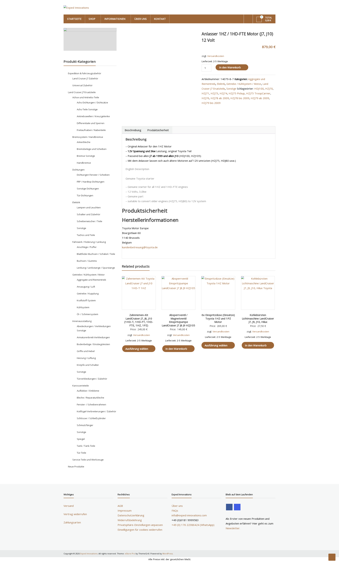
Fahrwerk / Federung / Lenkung (89, 242)
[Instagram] (237, 507)
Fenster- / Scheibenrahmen (91, 404)
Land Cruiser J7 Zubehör (85, 78)
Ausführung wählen (136, 348)
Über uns (140, 18)
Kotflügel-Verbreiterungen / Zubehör (96, 411)
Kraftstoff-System (86, 300)
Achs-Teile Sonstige (87, 109)
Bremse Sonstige (86, 155)
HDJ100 (259, 88)
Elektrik (221, 84)
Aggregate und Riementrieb (91, 279)
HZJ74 (223, 93)
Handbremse (84, 162)
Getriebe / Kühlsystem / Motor (243, 84)
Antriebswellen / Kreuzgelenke (93, 116)
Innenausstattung (81, 321)
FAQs (175, 510)
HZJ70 (269, 88)
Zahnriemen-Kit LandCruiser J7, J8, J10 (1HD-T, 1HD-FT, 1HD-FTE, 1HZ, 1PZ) (138, 320)
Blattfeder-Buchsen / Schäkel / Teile (96, 254)
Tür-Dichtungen (85, 195)
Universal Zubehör (82, 85)
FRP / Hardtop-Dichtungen (90, 181)
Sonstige (231, 88)
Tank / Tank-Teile (86, 445)
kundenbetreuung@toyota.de (140, 247)
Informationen (114, 18)
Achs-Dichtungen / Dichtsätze (92, 102)
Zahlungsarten (72, 522)
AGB (120, 506)
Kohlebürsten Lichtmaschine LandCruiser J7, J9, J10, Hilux (258, 318)
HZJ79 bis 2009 (211, 103)
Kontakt (160, 18)
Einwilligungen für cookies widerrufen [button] (140, 529)
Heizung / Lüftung (86, 358)
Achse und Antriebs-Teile (85, 97)
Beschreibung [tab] (133, 130)
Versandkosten (215, 56)
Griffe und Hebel (86, 351)
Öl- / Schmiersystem (87, 314)
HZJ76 (205, 98)
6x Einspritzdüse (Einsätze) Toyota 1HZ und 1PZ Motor (218, 318)
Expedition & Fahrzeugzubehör (84, 73)
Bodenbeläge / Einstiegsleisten (93, 344)
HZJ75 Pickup (237, 93)
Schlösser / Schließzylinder (91, 418)
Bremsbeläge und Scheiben (91, 149)
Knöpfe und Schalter (88, 364)
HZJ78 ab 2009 (220, 98)
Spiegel (81, 439)
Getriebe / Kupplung (88, 293)
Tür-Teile (81, 452)
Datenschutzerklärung (131, 515)
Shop (92, 18)
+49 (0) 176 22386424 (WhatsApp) (193, 525)
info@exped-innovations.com (189, 515)
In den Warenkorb (230, 67)
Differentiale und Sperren (90, 123)
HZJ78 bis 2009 (239, 98)
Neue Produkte (76, 466)
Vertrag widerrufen (75, 514)
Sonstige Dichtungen (88, 188)
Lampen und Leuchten (89, 207)
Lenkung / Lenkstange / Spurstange (96, 267)
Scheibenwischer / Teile (89, 221)
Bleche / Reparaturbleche (90, 397)
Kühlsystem (83, 307)
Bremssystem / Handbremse (87, 137)
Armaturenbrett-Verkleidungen (93, 337)
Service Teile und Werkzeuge (88, 459)
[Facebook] (229, 507)
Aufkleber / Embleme (88, 390)
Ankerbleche (83, 142)
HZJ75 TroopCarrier (258, 93)
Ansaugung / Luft (86, 286)
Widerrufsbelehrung (130, 520)
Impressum (125, 510)
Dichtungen (78, 169)
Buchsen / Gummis (87, 260)
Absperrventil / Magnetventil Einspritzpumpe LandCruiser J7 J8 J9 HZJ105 (178, 320)
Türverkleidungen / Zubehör (92, 378)
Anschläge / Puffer (87, 247)
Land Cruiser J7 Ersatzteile (82, 92)
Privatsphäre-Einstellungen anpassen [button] (140, 525)
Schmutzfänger (85, 425)
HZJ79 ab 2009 (260, 98)
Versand (69, 506)
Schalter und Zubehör (88, 214)
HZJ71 (205, 93)
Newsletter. (233, 528)
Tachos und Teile (86, 235)
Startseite (74, 18)
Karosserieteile (80, 385)
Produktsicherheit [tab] (158, 130)
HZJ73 (214, 93)
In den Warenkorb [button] (176, 348)
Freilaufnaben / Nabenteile (91, 130)
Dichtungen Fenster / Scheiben (93, 174)
